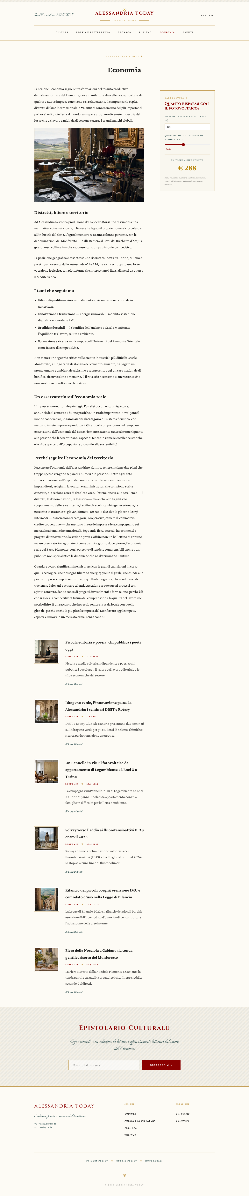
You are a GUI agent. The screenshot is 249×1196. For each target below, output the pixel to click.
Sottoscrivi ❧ (161, 1065)
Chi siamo (183, 1113)
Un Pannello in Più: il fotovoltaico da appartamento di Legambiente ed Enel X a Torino (101, 769)
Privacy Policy (97, 1161)
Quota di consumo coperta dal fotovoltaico (185, 142)
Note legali (154, 1161)
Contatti (182, 1120)
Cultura (62, 32)
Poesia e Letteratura (93, 32)
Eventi (188, 32)
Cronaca (124, 32)
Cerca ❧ (207, 15)
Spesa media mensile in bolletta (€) (185, 118)
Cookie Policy (126, 1161)
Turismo (145, 32)
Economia (167, 32)
